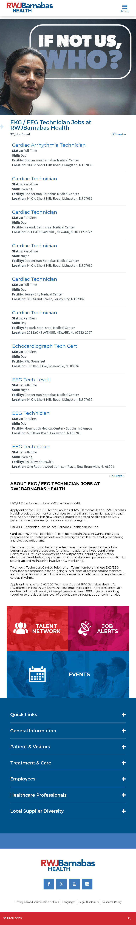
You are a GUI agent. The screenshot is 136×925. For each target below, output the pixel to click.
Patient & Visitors (30, 746)
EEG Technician (31, 413)
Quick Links (23, 714)
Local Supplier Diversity (37, 811)
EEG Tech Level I (32, 380)
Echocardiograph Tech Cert (44, 346)
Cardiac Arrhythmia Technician (49, 145)
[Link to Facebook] (49, 884)
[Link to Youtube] (74, 884)
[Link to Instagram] (87, 884)
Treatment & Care (30, 763)
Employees (22, 779)
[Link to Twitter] (62, 884)
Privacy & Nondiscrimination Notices (37, 902)
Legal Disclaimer (89, 902)
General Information (33, 730)
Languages (68, 902)
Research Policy (111, 902)
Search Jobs (12, 918)
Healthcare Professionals (38, 795)
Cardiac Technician (34, 179)
